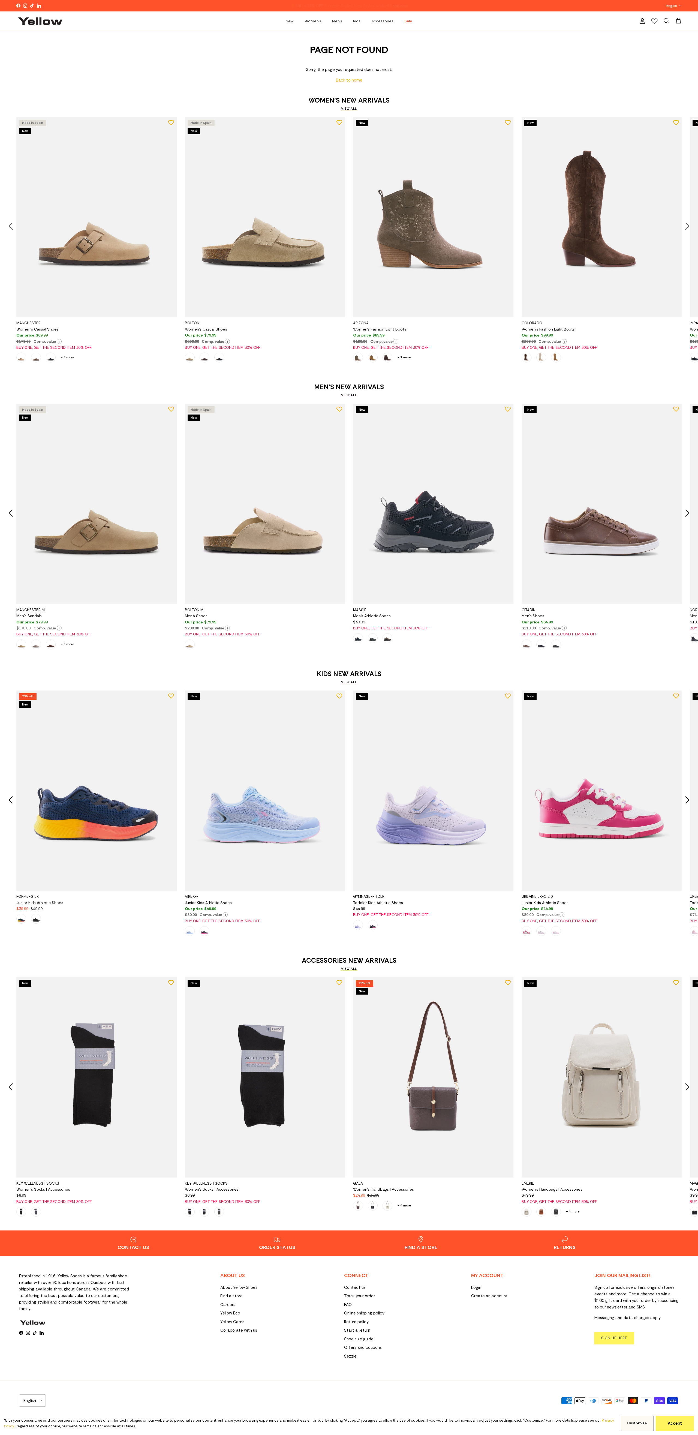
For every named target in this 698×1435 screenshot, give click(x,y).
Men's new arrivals (349, 387)
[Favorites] (654, 21)
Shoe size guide (359, 1339)
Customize (637, 1423)
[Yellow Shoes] (40, 21)
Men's (337, 21)
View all (349, 108)
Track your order (359, 1296)
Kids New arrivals (349, 674)
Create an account (489, 1296)
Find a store (231, 1296)
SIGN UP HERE (614, 1338)
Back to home (349, 80)
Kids (356, 21)
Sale (408, 21)
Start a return (357, 1330)
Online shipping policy (364, 1313)
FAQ (348, 1304)
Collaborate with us (238, 1330)
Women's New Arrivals (349, 100)
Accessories (382, 21)
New (290, 21)
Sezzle (350, 1356)
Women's (313, 21)
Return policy (356, 1322)
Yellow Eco (230, 1313)
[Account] (641, 21)
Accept (675, 1423)
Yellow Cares (232, 1322)
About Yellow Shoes (238, 1287)
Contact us (355, 1287)
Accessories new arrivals (349, 960)
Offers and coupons (363, 1347)
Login (476, 1287)
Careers (227, 1304)
